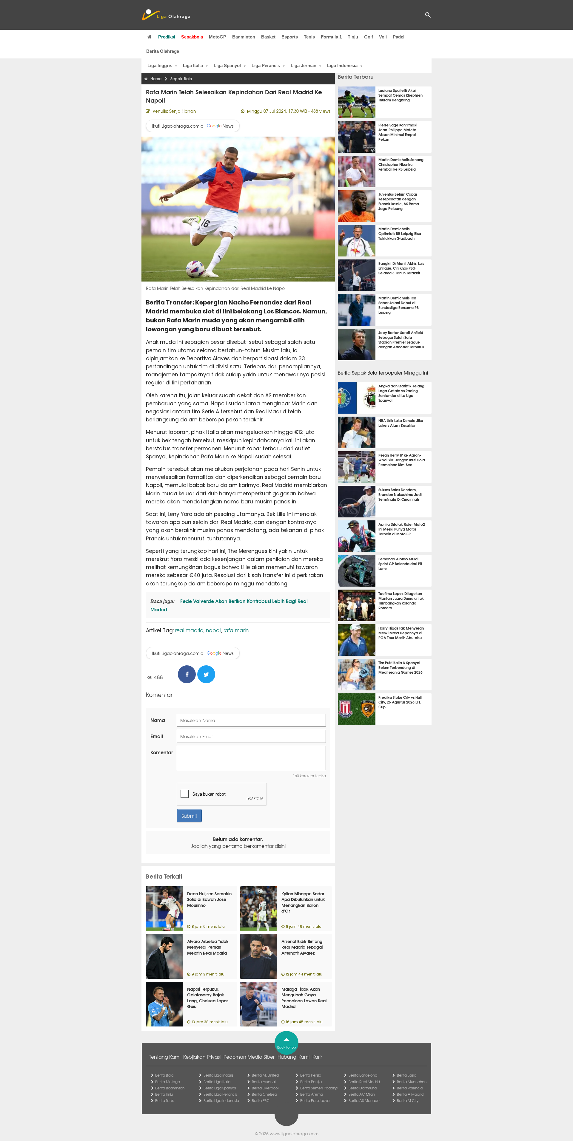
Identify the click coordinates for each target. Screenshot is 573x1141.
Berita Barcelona (363, 1075)
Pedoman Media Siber (249, 1056)
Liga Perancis (266, 65)
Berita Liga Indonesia (221, 1100)
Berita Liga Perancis (220, 1094)
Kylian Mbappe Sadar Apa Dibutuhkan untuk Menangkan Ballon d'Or (303, 902)
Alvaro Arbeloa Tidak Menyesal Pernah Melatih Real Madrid (208, 947)
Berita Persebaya (314, 1100)
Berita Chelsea (264, 1094)
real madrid (189, 630)
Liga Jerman (303, 65)
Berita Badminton (169, 1088)
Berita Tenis (164, 1100)
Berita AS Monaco (364, 1100)
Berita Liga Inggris (218, 1075)
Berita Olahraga (162, 51)
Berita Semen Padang (319, 1088)
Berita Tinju (164, 1094)
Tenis (309, 36)
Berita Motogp (167, 1081)
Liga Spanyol (227, 65)
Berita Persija (311, 1081)
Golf (368, 36)
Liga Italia (193, 65)
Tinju (353, 36)
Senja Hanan (182, 111)
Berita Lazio (406, 1075)
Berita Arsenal (263, 1081)
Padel (398, 36)
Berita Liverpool (265, 1088)
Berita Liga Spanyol (220, 1088)
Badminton (243, 36)
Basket (268, 36)
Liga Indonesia (342, 65)
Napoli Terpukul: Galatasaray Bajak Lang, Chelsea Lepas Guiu (207, 998)
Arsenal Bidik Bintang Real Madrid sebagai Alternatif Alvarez (302, 947)
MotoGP (217, 36)
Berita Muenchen (411, 1081)
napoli (213, 630)
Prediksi (166, 36)
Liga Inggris (159, 65)
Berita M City (407, 1100)
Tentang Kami (164, 1056)
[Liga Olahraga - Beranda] (165, 15)
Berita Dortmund (363, 1088)
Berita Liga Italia (217, 1081)
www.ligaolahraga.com (294, 1134)
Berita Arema (311, 1094)
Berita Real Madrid (364, 1081)
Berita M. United (265, 1075)
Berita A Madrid (410, 1094)
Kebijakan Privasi (202, 1056)
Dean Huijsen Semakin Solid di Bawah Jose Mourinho (209, 899)
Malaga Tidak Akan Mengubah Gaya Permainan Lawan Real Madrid (303, 998)
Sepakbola (192, 36)
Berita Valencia (410, 1088)
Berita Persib (310, 1075)
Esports (289, 36)
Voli (383, 36)
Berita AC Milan (362, 1094)
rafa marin (236, 630)
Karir (317, 1056)
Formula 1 (331, 36)
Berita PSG (260, 1100)
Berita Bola (164, 1075)
